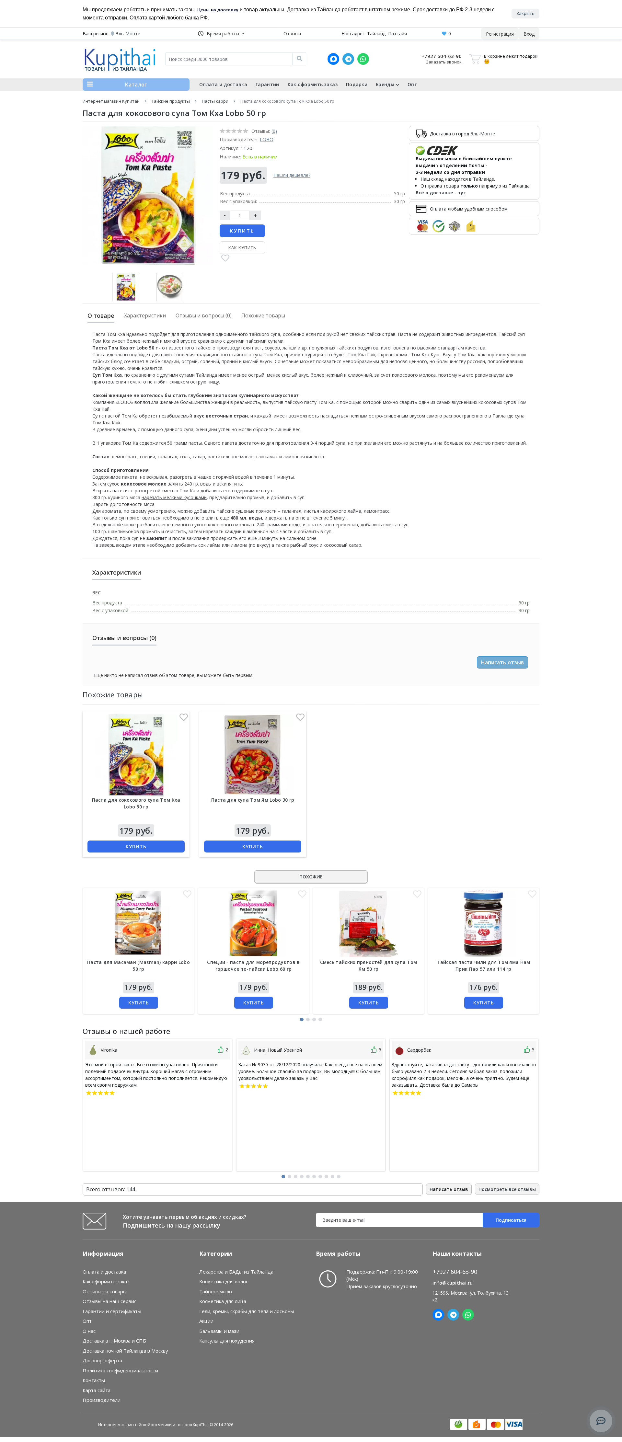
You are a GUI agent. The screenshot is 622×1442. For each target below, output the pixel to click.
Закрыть (525, 13)
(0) (274, 131)
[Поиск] (299, 58)
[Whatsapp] (363, 59)
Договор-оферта (102, 1360)
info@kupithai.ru (452, 1283)
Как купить (242, 247)
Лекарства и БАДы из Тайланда (236, 1271)
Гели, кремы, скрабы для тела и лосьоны (246, 1311)
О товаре (100, 315)
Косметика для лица (222, 1301)
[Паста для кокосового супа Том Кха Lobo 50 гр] (136, 755)
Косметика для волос (223, 1281)
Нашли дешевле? (291, 175)
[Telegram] (348, 59)
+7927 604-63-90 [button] (455, 1272)
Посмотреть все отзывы (507, 1189)
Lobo (266, 139)
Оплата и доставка (223, 84)
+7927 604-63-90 (441, 56)
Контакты (94, 1380)
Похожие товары (263, 315)
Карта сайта (96, 1390)
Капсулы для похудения (227, 1340)
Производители (102, 1400)
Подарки (356, 84)
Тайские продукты (171, 101)
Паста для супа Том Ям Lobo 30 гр (252, 800)
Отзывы (292, 33)
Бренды (385, 84)
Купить (242, 231)
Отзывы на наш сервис (109, 1301)
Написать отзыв (502, 662)
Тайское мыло (215, 1291)
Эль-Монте (482, 134)
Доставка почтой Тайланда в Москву (125, 1350)
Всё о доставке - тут (441, 192)
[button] (221, 34)
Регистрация (500, 34)
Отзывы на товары (105, 1291)
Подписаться (511, 1220)
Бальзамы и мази (219, 1331)
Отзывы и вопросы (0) (204, 315)
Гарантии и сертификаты (112, 1311)
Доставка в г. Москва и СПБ (114, 1340)
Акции (206, 1321)
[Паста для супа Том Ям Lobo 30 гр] (253, 755)
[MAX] (333, 59)
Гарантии (267, 84)
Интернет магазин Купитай (111, 101)
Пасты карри (215, 101)
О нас (89, 1331)
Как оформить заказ (313, 84)
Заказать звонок (444, 62)
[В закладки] (225, 258)
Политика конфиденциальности (120, 1370)
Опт (412, 84)
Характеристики (145, 315)
